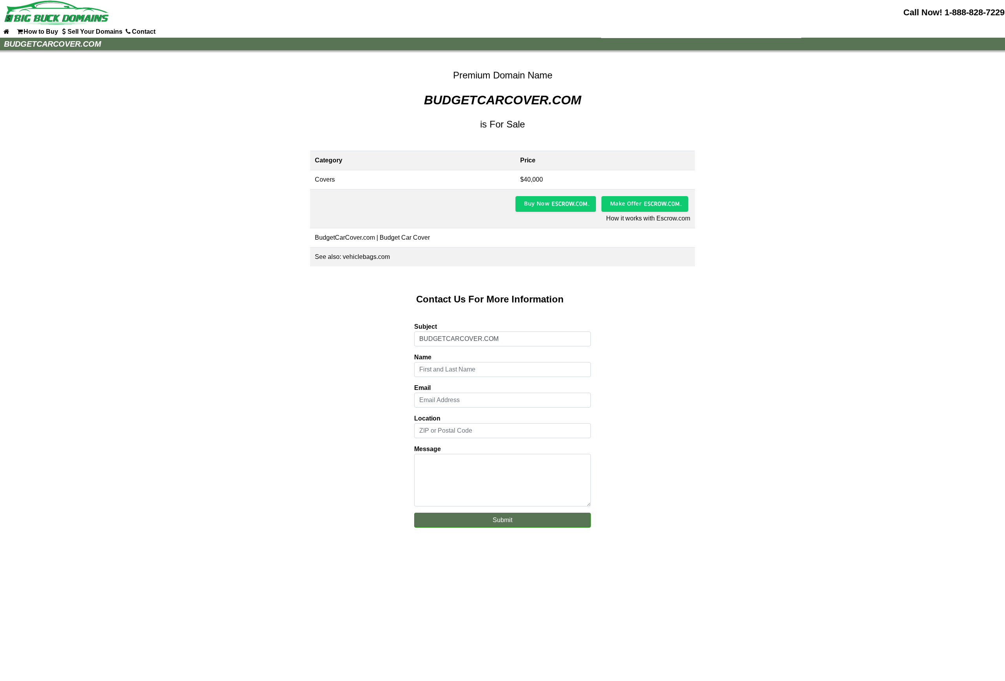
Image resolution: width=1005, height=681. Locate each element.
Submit (502, 520)
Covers (325, 179)
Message (427, 449)
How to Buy (41, 31)
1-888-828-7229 (975, 12)
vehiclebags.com (366, 256)
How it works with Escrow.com (648, 218)
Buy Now (536, 203)
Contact (143, 31)
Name (422, 357)
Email (422, 387)
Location (427, 418)
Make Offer (625, 203)
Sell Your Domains (95, 31)
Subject (425, 326)
